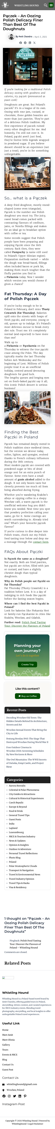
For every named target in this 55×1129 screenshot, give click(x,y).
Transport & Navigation (21, 870)
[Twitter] (14, 1096)
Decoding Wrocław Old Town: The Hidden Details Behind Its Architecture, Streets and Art (26, 721)
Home (5, 1030)
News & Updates (17, 840)
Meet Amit (7, 1035)
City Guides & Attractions (22, 794)
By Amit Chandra (24, 36)
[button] (51, 5)
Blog (4, 1059)
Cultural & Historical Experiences (26, 798)
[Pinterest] (25, 1096)
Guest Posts (15, 819)
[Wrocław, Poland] (13, 1090)
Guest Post (7, 1069)
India (11, 823)
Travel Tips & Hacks (19, 883)
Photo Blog (15, 857)
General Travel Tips (19, 815)
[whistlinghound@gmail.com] (19, 1084)
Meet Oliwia (8, 1040)
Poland (12, 862)
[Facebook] (4, 1096)
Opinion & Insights (19, 845)
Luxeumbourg (16, 832)
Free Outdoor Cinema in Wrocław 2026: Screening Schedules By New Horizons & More (25, 751)
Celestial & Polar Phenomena (24, 790)
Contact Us (7, 1064)
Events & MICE (9, 1054)
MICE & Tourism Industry (22, 836)
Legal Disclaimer (35, 1124)
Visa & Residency (17, 887)
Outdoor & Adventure (20, 849)
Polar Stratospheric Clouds (23, 866)
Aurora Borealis (17, 785)
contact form (40, 541)
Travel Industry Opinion (21, 879)
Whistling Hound (26, 5)
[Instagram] (9, 1096)
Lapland (13, 828)
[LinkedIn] (20, 1096)
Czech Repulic (16, 802)
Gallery (6, 1045)
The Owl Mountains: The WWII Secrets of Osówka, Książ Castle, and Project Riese (26, 763)
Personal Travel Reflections (23, 853)
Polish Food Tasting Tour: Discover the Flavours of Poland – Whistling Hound (25, 944)
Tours (5, 1049)
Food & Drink (16, 811)
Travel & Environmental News (24, 874)
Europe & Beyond (18, 807)
